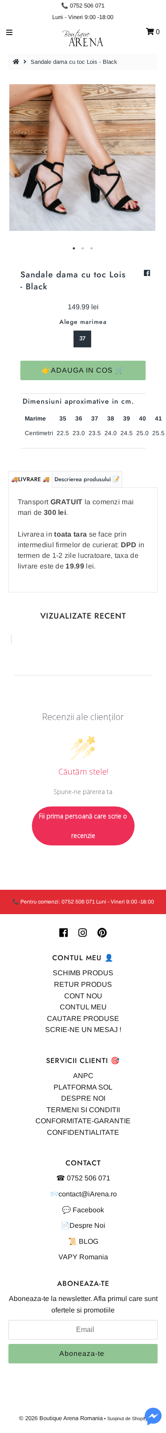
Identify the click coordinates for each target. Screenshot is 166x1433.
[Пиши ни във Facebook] (153, 1422)
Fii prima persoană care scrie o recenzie (83, 826)
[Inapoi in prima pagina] (17, 61)
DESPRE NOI (83, 1098)
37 (82, 338)
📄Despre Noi (83, 1225)
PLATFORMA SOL (83, 1087)
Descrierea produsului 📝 (87, 479)
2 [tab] (83, 248)
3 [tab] (92, 248)
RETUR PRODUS (83, 984)
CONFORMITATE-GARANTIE (83, 1121)
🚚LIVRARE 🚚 (30, 479)
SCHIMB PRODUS (83, 973)
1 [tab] (74, 248)
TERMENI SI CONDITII (83, 1110)
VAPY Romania (83, 1257)
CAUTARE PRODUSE (83, 1018)
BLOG (88, 1241)
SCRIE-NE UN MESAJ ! (83, 1029)
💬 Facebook (83, 1210)
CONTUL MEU (83, 1007)
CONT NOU (83, 996)
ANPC (83, 1075)
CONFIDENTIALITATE (83, 1132)
